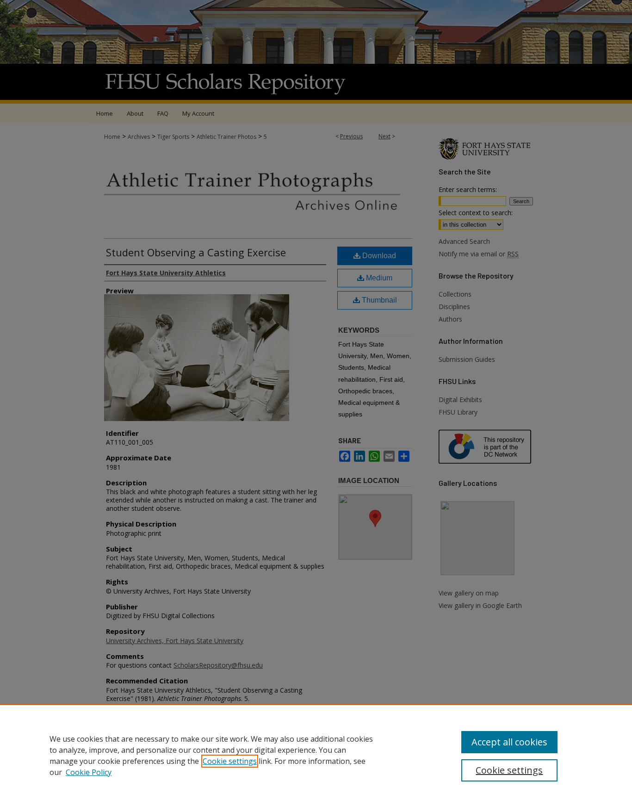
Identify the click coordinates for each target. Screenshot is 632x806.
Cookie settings (230, 761)
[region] (316, 755)
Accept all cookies (509, 742)
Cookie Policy (89, 772)
